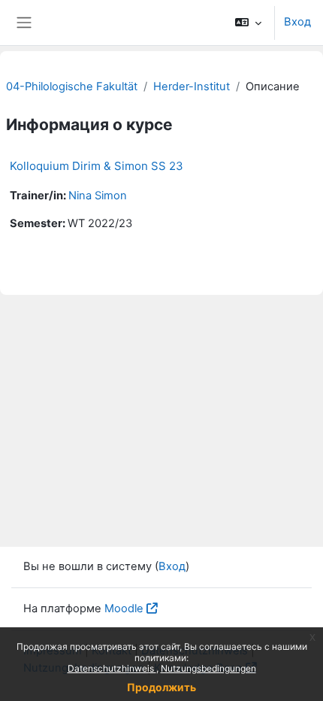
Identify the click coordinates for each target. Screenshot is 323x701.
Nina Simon (97, 195)
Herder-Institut (191, 86)
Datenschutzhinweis (112, 668)
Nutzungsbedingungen (208, 668)
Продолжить (161, 687)
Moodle (123, 608)
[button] (248, 22)
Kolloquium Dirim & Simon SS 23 (96, 166)
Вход (297, 22)
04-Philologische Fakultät (71, 86)
